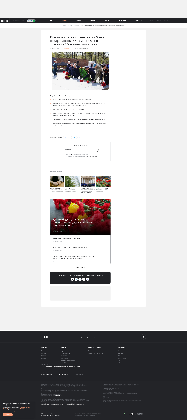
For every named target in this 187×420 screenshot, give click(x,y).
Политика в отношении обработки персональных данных (88, 413)
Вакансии (63, 362)
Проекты (43, 358)
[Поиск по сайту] (184, 20)
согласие (70, 154)
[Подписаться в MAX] (87, 279)
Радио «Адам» (92, 351)
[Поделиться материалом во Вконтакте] (65, 137)
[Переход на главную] (5, 20)
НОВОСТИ (64, 20)
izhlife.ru (22, 408)
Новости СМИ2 (80, 267)
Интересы (43, 355)
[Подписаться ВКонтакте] (80, 279)
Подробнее (15, 411)
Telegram (120, 353)
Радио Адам (138, 20)
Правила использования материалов (68, 388)
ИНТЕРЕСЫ (93, 20)
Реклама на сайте (65, 353)
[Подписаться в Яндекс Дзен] (72, 279)
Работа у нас (63, 355)
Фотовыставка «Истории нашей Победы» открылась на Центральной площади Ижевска (79, 119)
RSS (119, 363)
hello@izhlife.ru (79, 374)
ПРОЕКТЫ (107, 20)
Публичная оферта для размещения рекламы (85, 415)
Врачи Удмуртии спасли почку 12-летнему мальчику (69, 109)
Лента (51, 20)
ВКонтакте (121, 351)
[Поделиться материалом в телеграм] (75, 137)
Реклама (152, 20)
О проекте (63, 351)
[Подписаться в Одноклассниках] (83, 279)
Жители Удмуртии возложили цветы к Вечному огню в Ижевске (72, 99)
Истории (43, 353)
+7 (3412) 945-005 (46, 374)
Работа (159, 20)
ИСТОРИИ (78, 20)
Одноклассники (122, 358)
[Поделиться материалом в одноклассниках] (70, 137)
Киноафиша (122, 20)
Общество (66, 48)
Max (119, 355)
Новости (43, 351)
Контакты (166, 20)
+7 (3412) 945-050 (63, 374)
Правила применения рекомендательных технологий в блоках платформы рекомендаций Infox (62, 404)
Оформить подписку (90, 337)
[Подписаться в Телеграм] (76, 279)
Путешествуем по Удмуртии (96, 353)
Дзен (119, 360)
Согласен (7, 414)
